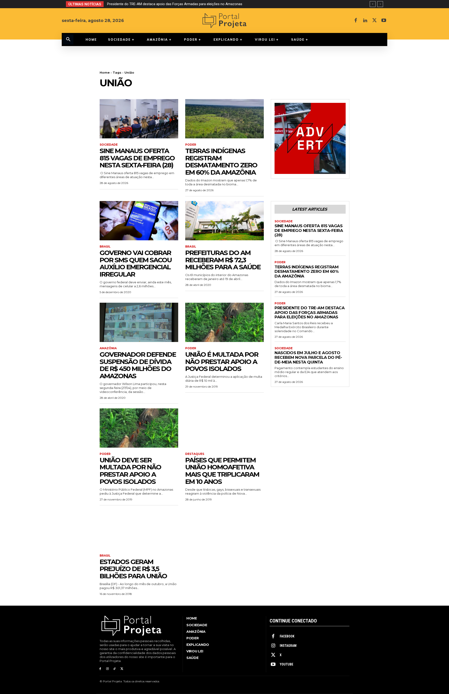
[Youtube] (383, 20)
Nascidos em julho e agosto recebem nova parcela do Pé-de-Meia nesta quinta (169, 4)
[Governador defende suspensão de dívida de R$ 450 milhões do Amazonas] (139, 322)
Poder (190, 144)
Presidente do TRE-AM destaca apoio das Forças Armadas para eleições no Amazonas (309, 312)
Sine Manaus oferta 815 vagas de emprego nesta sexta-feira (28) (137, 158)
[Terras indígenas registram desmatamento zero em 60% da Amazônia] (224, 118)
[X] (374, 20)
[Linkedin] (365, 20)
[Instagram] (107, 668)
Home (105, 72)
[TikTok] (114, 668)
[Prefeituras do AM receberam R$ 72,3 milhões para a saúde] (224, 220)
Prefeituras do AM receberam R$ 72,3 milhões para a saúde (223, 260)
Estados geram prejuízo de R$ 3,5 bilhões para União (133, 569)
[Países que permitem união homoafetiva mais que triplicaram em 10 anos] (224, 428)
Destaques (194, 454)
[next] (380, 4)
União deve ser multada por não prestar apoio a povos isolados (130, 470)
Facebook (287, 636)
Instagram (288, 645)
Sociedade (109, 144)
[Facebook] (355, 20)
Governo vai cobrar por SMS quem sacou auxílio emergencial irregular (136, 263)
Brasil (105, 246)
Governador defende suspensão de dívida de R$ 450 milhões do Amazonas (138, 365)
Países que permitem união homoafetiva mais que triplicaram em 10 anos (222, 470)
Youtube (286, 664)
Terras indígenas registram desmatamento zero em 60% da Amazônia (221, 161)
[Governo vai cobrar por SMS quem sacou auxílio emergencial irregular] (139, 220)
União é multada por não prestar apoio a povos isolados (221, 361)
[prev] (373, 4)
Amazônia (108, 348)
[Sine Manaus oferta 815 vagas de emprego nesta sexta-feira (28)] (139, 118)
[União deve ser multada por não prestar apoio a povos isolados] (139, 428)
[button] (68, 39)
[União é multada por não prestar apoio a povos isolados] (224, 322)
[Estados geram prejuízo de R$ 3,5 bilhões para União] (139, 529)
